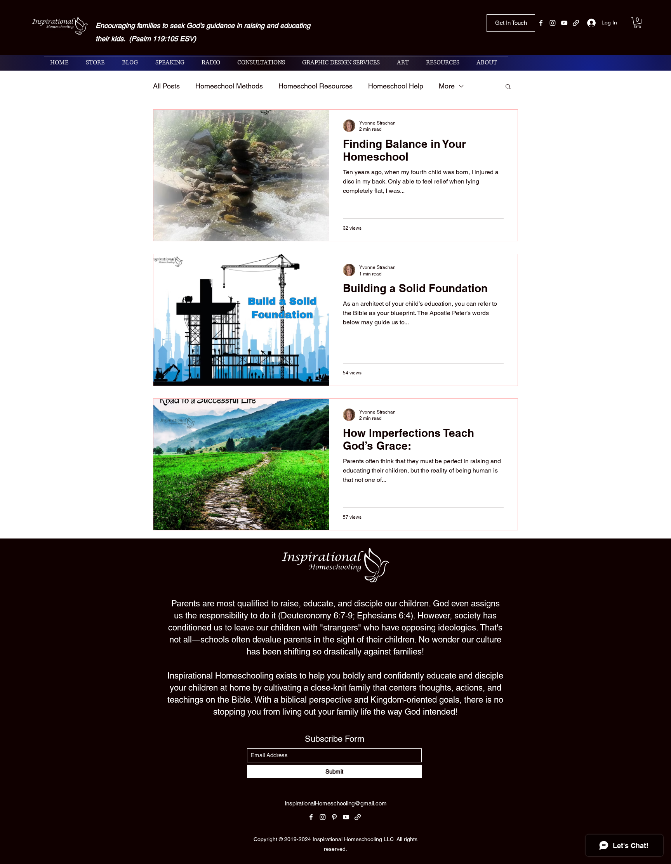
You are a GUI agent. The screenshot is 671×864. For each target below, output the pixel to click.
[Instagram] (552, 23)
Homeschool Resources (315, 86)
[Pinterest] (334, 817)
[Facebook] (541, 23)
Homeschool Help (395, 86)
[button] (637, 22)
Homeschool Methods (229, 86)
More (447, 86)
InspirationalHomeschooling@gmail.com (336, 803)
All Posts (166, 86)
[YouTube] (564, 23)
